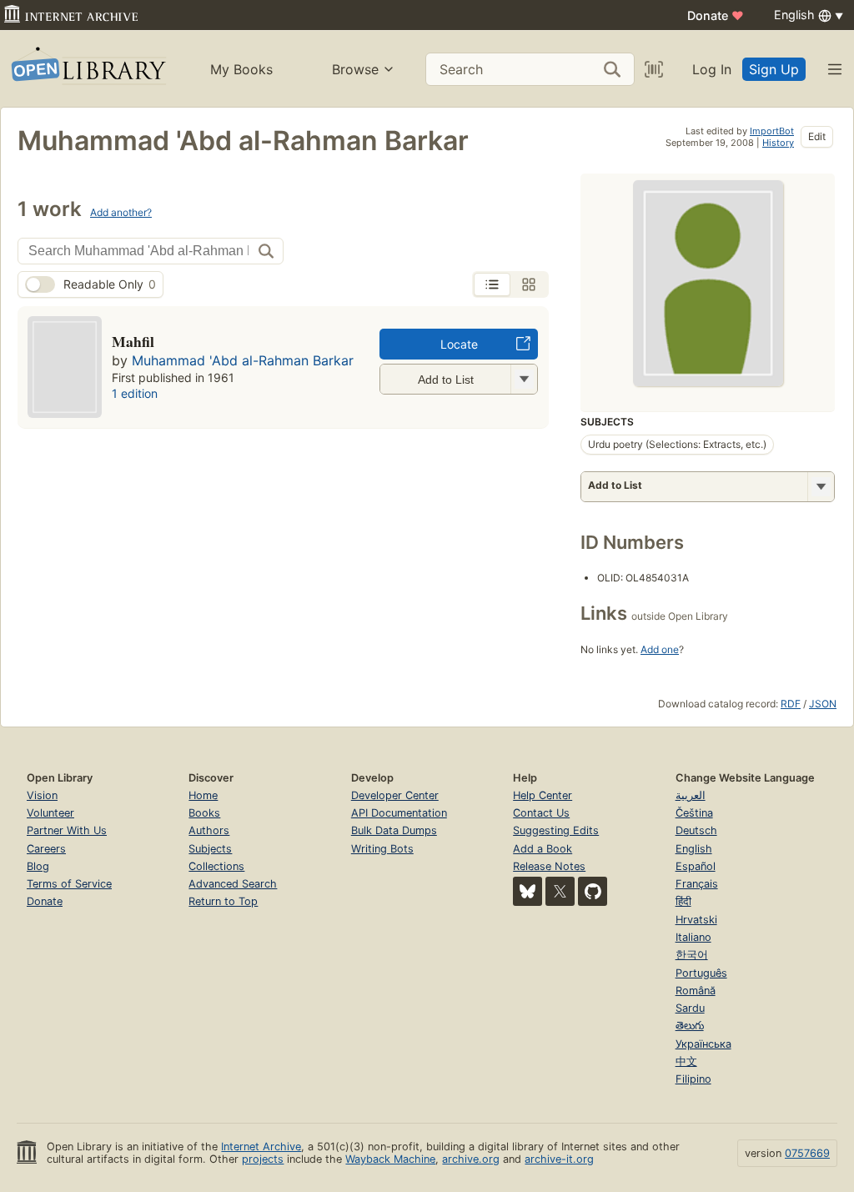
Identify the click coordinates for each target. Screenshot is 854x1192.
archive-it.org (559, 1159)
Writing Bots (382, 848)
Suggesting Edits (556, 830)
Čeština (694, 813)
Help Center (542, 795)
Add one (659, 649)
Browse (355, 69)
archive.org (471, 1159)
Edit (817, 136)
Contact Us (541, 813)
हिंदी (683, 901)
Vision (42, 795)
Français (697, 884)
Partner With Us (67, 830)
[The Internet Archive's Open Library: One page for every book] (87, 69)
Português (701, 973)
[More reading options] (820, 486)
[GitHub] (592, 891)
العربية (691, 795)
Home (203, 795)
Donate (715, 15)
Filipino (693, 1079)
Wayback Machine (390, 1159)
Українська (703, 1044)
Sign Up (774, 69)
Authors (208, 830)
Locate (459, 344)
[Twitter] (560, 891)
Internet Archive (261, 1146)
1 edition (135, 393)
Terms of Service (69, 884)
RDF (791, 703)
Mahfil (133, 341)
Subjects (210, 848)
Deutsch (696, 830)
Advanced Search (232, 884)
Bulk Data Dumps (394, 830)
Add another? (121, 212)
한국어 (692, 954)
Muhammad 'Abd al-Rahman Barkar (243, 360)
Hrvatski (696, 919)
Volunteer (50, 813)
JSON (822, 703)
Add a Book (542, 848)
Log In (711, 69)
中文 (686, 1061)
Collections (216, 866)
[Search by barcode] (654, 69)
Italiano (693, 937)
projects (263, 1159)
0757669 (807, 1153)
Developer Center (395, 795)
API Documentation (399, 813)
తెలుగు (690, 1025)
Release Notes (549, 866)
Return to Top (223, 901)
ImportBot (772, 131)
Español (696, 866)
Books (204, 813)
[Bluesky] (527, 891)
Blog (38, 866)
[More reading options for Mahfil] (523, 379)
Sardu (690, 1008)
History (778, 142)
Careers (46, 848)
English (694, 848)
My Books (241, 69)
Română (696, 990)
